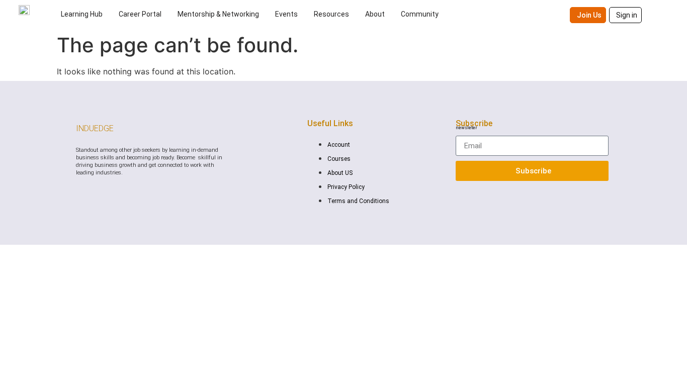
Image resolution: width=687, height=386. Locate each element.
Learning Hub (82, 14)
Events (286, 14)
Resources (331, 14)
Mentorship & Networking (218, 14)
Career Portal (140, 14)
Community (420, 14)
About (375, 14)
